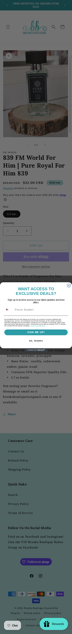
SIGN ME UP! (36, 332)
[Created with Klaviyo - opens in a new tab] (35, 350)
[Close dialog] (69, 285)
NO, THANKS (36, 341)
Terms (43, 326)
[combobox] (8, 309)
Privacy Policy (34, 326)
